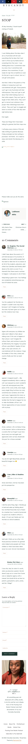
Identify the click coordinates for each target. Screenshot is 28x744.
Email (5, 640)
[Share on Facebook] (3, 1)
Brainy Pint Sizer (13, 562)
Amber (9, 421)
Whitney (10, 325)
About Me (12, 724)
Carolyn (10, 452)
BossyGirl (10, 498)
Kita (8, 296)
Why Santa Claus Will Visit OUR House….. (7, 228)
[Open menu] (14, 10)
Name (5, 632)
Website (5, 648)
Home (5, 724)
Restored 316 (17, 740)
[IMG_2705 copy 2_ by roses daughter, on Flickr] (14, 48)
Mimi (9, 533)
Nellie (9, 372)
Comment (6, 607)
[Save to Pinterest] (14, 1)
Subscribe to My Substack (14, 734)
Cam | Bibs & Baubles (15, 474)
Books (10, 727)
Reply (4, 287)
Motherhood (20, 724)
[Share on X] (8, 1)
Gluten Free (16, 727)
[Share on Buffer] (19, 1)
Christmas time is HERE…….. (21, 227)
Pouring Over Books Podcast (14, 730)
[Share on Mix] (25, 1)
